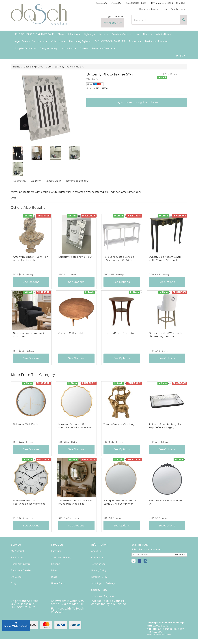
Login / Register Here (174, 9)
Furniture (56, 551)
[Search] (183, 20)
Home (16, 66)
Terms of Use (98, 564)
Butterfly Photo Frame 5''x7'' (70, 66)
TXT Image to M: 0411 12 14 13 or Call (168, 3)
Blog (13, 583)
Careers (84, 48)
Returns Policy (99, 577)
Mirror (102, 34)
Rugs (54, 577)
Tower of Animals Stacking (118, 424)
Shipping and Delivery (103, 583)
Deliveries (16, 577)
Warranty (36, 181)
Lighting (89, 34)
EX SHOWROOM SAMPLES (110, 41)
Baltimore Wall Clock (25, 424)
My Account (112, 22)
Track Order (17, 557)
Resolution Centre (20, 564)
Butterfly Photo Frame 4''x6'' (75, 256)
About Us (116, 3)
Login (108, 16)
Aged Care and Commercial (30, 41)
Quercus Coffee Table (71, 333)
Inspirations (67, 48)
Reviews (71, 181)
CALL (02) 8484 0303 (136, 3)
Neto (169, 634)
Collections (57, 41)
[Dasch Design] (39, 13)
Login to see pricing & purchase (137, 102)
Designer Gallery (48, 48)
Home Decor (143, 34)
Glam (49, 66)
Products (134, 41)
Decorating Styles (79, 41)
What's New (163, 34)
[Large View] (18, 153)
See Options (31, 281)
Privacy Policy (98, 570)
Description (19, 181)
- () (181, 55)
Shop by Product (24, 48)
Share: (90, 84)
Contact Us (101, 3)
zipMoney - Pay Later (102, 596)
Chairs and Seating (68, 34)
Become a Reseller (149, 9)
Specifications (53, 181)
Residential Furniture (156, 41)
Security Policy (99, 590)
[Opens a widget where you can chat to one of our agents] (186, 633)
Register (118, 16)
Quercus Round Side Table (119, 333)
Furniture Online (121, 34)
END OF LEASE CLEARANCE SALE (34, 34)
